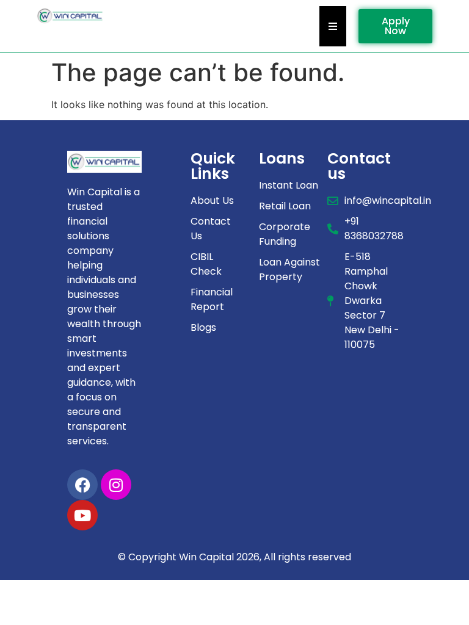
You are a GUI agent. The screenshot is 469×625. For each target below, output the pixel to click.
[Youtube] (82, 515)
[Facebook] (82, 484)
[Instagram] (116, 484)
